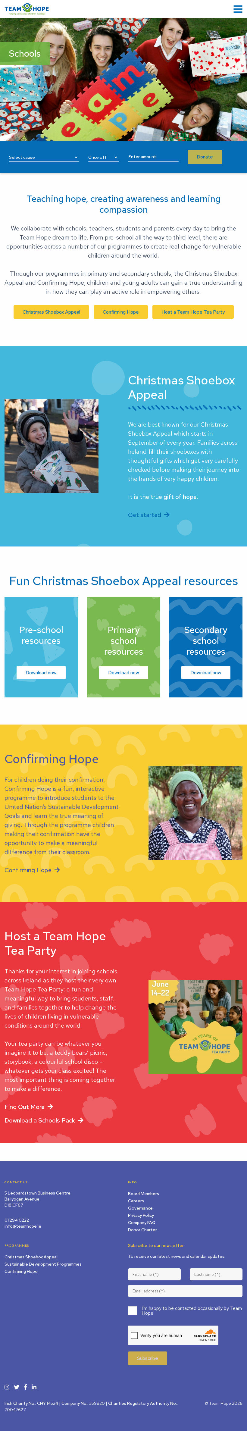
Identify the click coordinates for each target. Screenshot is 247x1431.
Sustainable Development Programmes (43, 1264)
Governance (140, 1208)
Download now (41, 672)
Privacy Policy (141, 1215)
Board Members (143, 1193)
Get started (144, 515)
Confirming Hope (121, 312)
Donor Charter (142, 1229)
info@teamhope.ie (23, 1226)
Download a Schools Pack (40, 1120)
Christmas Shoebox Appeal (51, 312)
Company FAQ (141, 1222)
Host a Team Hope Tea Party (193, 312)
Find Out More (25, 1107)
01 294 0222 (17, 1220)
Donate (205, 157)
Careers (136, 1201)
